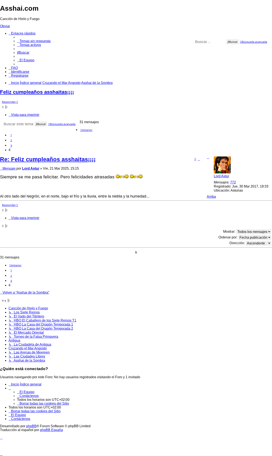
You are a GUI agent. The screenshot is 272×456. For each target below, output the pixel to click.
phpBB (31, 426)
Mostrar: (229, 231)
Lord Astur (221, 176)
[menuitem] (34, 41)
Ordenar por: (228, 237)
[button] (86, 130)
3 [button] (11, 145)
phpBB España (51, 430)
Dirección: (238, 243)
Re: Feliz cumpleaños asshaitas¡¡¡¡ (48, 159)
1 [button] (11, 135)
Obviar (5, 26)
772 (233, 182)
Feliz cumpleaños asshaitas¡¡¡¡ (37, 92)
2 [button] (11, 140)
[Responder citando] (195, 159)
